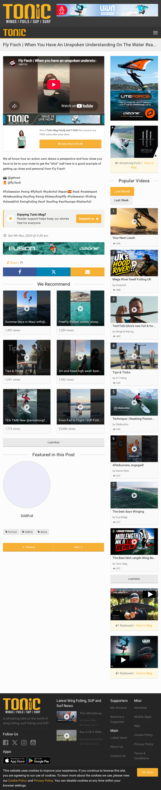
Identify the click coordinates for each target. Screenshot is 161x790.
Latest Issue (118, 737)
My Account (118, 708)
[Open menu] (155, 32)
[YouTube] (33, 744)
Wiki (137, 726)
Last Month (122, 191)
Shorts (43, 532)
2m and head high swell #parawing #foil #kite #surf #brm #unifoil (81, 371)
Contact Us (117, 756)
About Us (116, 746)
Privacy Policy (144, 744)
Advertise (140, 708)
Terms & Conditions (141, 755)
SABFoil (27, 516)
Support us (86, 218)
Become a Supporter (117, 719)
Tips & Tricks (14, 371)
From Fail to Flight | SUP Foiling (80, 420)
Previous (30, 547)
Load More (53, 442)
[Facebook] (6, 744)
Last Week (121, 200)
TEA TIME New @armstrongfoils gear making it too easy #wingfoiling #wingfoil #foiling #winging (27, 420)
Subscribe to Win (70, 143)
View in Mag (144, 625)
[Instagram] (24, 744)
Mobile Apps (142, 717)
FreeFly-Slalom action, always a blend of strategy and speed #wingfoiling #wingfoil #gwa (81, 322)
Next (77, 547)
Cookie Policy (143, 735)
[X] (15, 744)
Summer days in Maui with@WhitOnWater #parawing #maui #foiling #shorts (27, 322)
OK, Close (147, 772)
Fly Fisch (12, 532)
